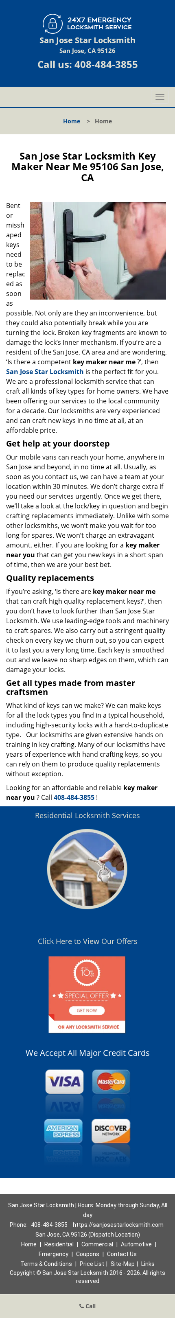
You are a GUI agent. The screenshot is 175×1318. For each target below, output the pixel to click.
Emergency (53, 1254)
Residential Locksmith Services (87, 815)
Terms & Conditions (46, 1264)
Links (148, 1264)
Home (71, 121)
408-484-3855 (106, 64)
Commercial (97, 1244)
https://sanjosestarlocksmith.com (118, 1225)
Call (90, 1306)
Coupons (87, 1254)
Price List (92, 1264)
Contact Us (122, 1254)
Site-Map (123, 1264)
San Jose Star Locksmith (45, 371)
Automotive (136, 1244)
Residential (59, 1244)
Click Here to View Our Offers (88, 941)
